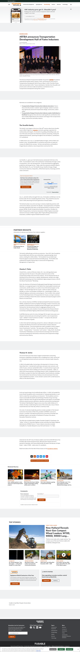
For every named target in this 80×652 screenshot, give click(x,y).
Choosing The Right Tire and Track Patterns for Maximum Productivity (32, 248)
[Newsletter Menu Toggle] (71, 4)
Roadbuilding (24, 34)
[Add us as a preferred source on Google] (35, 456)
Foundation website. (52, 448)
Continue (41, 499)
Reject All (61, 649)
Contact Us (67, 646)
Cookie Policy (38, 650)
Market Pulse (44, 560)
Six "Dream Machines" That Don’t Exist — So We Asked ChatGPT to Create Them (15, 564)
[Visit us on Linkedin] (37, 627)
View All (55, 580)
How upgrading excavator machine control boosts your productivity (54, 576)
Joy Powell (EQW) (23, 42)
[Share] (38, 456)
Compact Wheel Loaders (51, 525)
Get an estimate (26, 187)
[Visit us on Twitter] (34, 627)
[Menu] (9, 4)
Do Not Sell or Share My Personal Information (33, 646)
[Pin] (47, 456)
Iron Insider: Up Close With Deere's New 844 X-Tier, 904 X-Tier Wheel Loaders (63, 564)
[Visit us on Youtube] (40, 627)
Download (46, 580)
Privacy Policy (35, 19)
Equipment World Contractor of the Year (22, 575)
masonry (35, 130)
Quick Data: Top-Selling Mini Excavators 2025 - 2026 (47, 563)
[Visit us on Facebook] (31, 627)
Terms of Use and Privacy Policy (42, 18)
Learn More (15, 583)
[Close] (78, 649)
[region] (40, 649)
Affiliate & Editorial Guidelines (58, 646)
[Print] (32, 456)
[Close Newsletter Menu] (71, 9)
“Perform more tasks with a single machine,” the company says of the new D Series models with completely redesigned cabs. (58, 540)
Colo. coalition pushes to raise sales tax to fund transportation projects (15, 483)
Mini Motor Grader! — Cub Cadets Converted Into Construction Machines (31, 564)
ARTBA (51, 79)
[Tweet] (44, 456)
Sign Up (12, 636)
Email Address (40, 493)
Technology (11, 560)
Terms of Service (41, 19)
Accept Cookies (69, 649)
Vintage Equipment (29, 560)
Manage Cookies (47, 646)
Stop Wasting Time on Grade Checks (19, 247)
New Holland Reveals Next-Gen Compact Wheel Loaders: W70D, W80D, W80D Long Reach (58, 531)
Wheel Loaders (59, 560)
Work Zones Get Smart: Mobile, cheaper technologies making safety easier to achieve (31, 483)
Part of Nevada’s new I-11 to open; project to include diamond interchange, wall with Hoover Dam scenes (64, 483)
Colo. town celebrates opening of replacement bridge (48, 482)
